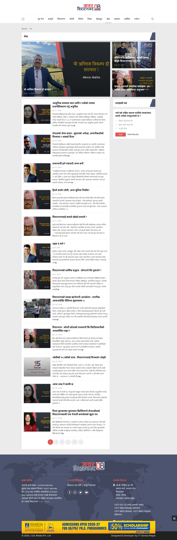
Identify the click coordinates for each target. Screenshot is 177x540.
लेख (108, 18)
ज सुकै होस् (123, 128)
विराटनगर (61, 18)
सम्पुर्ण (50, 18)
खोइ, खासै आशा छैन (126, 124)
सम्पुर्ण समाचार (90, 485)
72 (74, 442)
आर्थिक (127, 18)
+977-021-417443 (122, 504)
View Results (133, 134)
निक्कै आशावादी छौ (125, 121)
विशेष (80, 18)
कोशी (72, 18)
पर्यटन (136, 18)
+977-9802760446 (123, 507)
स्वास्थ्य (117, 18)
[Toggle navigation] (23, 19)
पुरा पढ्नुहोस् (45, 501)
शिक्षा (89, 18)
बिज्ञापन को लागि (74, 485)
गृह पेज (41, 18)
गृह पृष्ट (24, 28)
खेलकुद (99, 18)
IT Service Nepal (146, 535)
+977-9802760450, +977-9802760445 (132, 511)
